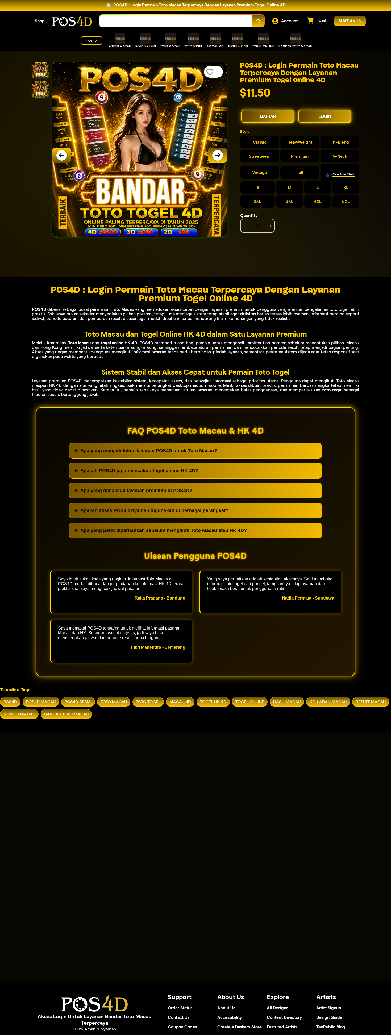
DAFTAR (268, 116)
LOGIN (325, 116)
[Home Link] (72, 21)
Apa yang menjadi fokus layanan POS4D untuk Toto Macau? (148, 450)
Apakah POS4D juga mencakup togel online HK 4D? (139, 470)
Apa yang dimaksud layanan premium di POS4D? (136, 490)
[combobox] (176, 21)
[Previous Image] (61, 155)
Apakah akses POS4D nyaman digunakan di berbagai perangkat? (154, 510)
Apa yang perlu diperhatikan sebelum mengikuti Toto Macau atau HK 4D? (163, 530)
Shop (40, 21)
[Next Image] (217, 155)
